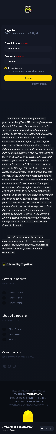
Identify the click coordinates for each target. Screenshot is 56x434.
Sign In (28, 78)
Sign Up (36, 33)
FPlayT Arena (15, 303)
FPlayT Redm (16, 297)
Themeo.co (34, 394)
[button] (4, 264)
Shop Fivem (15, 329)
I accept (47, 428)
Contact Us (38, 391)
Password (14, 56)
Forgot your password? (41, 84)
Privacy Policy (20, 391)
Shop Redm (15, 334)
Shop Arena (14, 339)
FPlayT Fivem (16, 292)
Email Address (16, 43)
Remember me (15, 68)
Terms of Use (8, 430)
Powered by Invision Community (28, 404)
